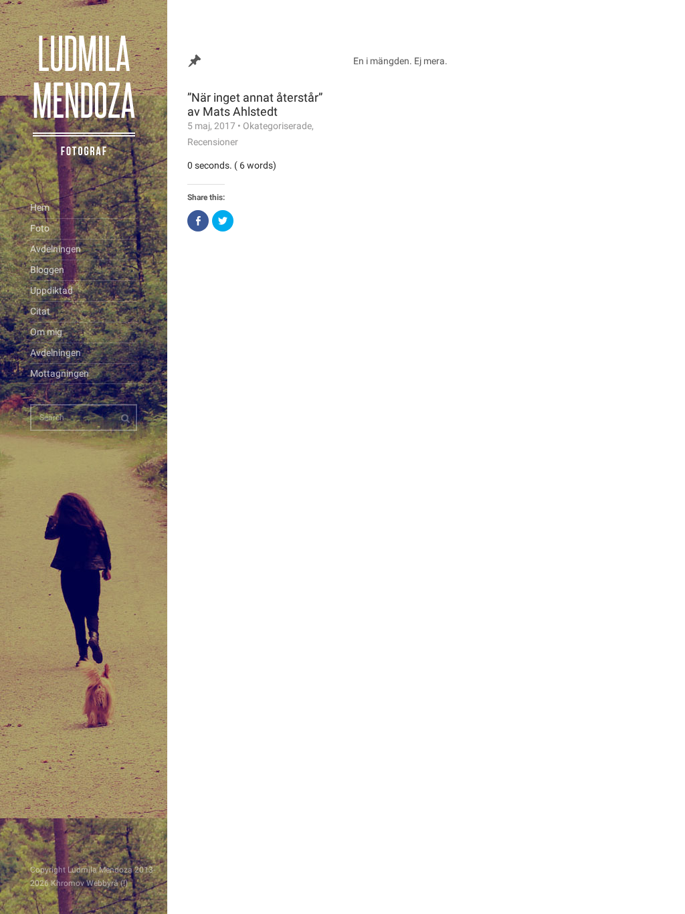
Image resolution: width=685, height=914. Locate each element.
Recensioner (212, 141)
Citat (40, 311)
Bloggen (47, 269)
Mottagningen (59, 373)
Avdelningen (55, 249)
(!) (124, 883)
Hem (40, 207)
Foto (40, 228)
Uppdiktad (51, 290)
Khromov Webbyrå (84, 883)
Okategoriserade (277, 125)
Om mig (46, 332)
